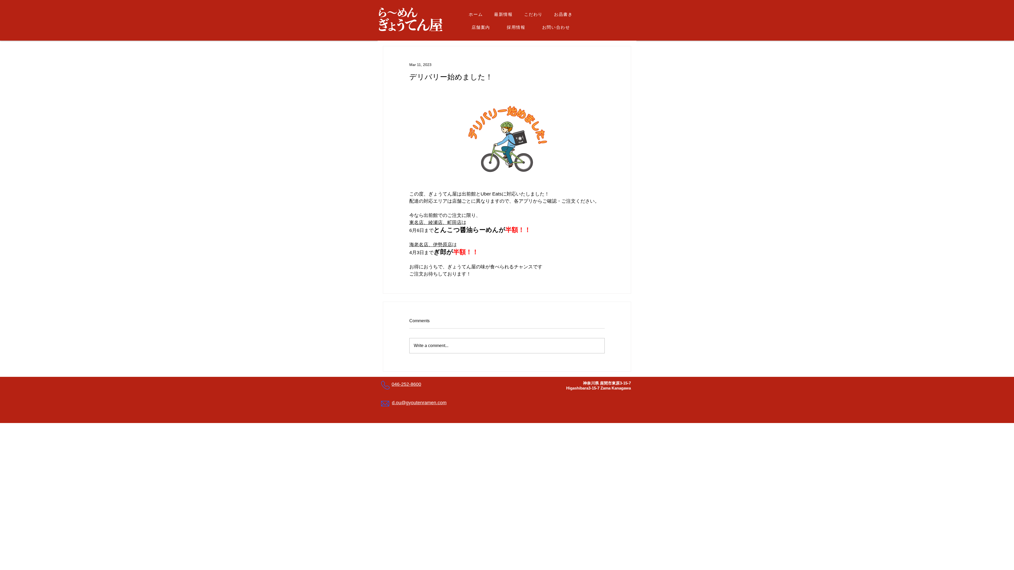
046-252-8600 (406, 384)
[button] (563, 15)
